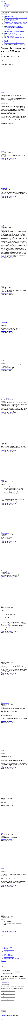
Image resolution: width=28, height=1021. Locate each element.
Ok (2, 1019)
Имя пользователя (5, 990)
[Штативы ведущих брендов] (14, 944)
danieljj (2, 151)
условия (3, 1015)
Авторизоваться (5, 982)
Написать (3, 1011)
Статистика (7, 954)
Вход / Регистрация (9, 950)
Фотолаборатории (19, 31)
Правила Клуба (8, 947)
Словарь (11, 36)
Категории (3, 13)
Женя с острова (5, 398)
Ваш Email (3, 993)
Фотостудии (16, 33)
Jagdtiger (3, 660)
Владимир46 (4, 188)
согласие (11, 1015)
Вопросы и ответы (20, 37)
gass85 (2, 92)
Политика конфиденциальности (12, 958)
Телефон (3, 996)
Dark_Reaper (4, 442)
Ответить (3, 121)
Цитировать (9, 121)
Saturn (2, 480)
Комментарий (4, 999)
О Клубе (6, 948)
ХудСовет (6, 951)
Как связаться (7, 952)
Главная (6, 40)
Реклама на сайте (8, 955)
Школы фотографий (21, 34)
